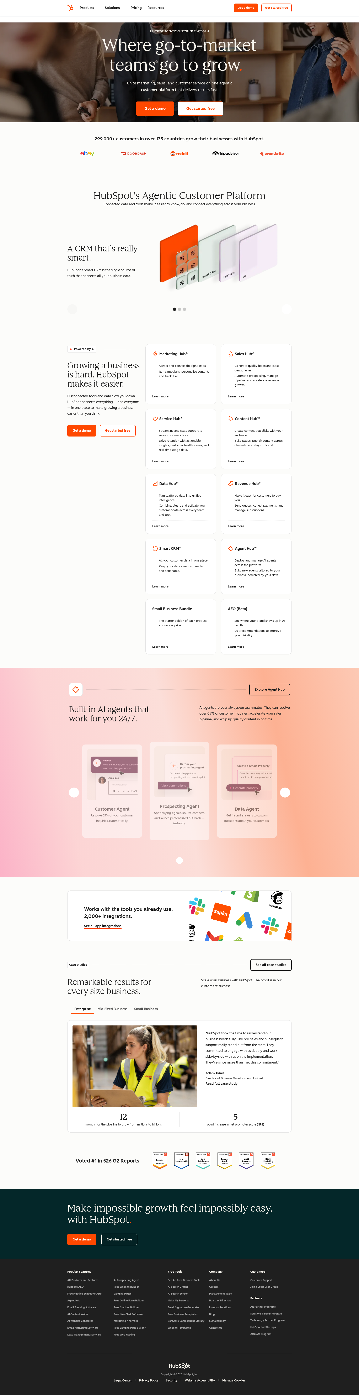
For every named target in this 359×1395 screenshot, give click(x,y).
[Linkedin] (191, 1353)
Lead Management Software (84, 1334)
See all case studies (274, 965)
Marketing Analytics (126, 1321)
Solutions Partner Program (266, 1313)
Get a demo (248, 8)
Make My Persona (178, 1300)
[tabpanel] (179, 1076)
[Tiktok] (215, 1353)
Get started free (278, 8)
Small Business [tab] (146, 1009)
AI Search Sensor (178, 1293)
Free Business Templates (183, 1314)
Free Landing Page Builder (130, 1327)
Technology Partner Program (267, 1320)
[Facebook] (143, 1353)
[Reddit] (203, 1353)
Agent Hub (73, 1300)
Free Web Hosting (124, 1334)
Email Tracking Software (81, 1307)
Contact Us (215, 1327)
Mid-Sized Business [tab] (112, 1009)
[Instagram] (155, 1353)
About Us (214, 1280)
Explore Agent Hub (270, 689)
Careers (214, 1286)
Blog (212, 1314)
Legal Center (123, 1380)
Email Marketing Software (82, 1327)
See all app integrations (103, 926)
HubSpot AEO (75, 1286)
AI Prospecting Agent (126, 1280)
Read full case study (221, 1084)
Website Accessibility (200, 1380)
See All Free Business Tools (184, 1280)
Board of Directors (220, 1300)
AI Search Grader (178, 1286)
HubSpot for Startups (263, 1327)
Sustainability (217, 1321)
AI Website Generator (80, 1321)
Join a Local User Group (264, 1286)
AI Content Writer (77, 1314)
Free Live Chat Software (128, 1314)
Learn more (162, 397)
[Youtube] (167, 1353)
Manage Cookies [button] (233, 1380)
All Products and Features (82, 1280)
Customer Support (261, 1280)
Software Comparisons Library (186, 1321)
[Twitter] (179, 1353)
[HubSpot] (70, 8)
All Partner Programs (263, 1306)
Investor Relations (220, 1307)
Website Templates (179, 1327)
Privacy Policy (149, 1380)
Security (171, 1380)
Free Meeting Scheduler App (84, 1293)
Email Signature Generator (184, 1307)
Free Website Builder (126, 1286)
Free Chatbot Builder (126, 1307)
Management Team (220, 1293)
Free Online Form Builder (129, 1300)
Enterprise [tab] (82, 1009)
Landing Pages (123, 1293)
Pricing (136, 8)
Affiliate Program (260, 1334)
